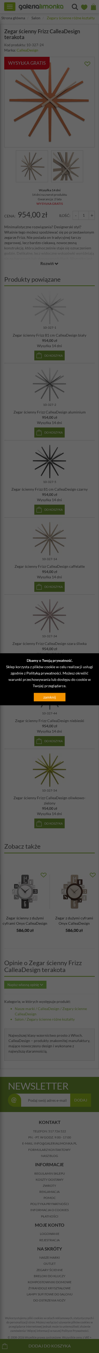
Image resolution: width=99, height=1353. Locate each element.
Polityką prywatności (43, 673)
